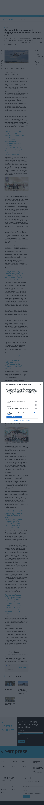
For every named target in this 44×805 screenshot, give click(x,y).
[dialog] (22, 402)
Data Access (22, 420)
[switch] (35, 401)
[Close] (41, 385)
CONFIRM (14, 416)
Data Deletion (16, 420)
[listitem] (22, 399)
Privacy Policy (28, 420)
